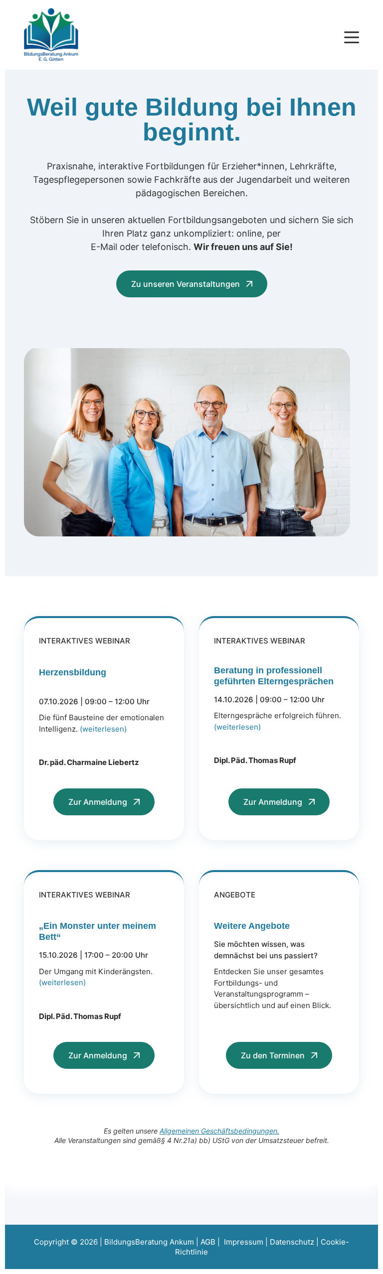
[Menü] (351, 37)
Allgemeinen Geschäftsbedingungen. (219, 1131)
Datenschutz (292, 1242)
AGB (207, 1242)
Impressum (243, 1242)
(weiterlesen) (103, 729)
